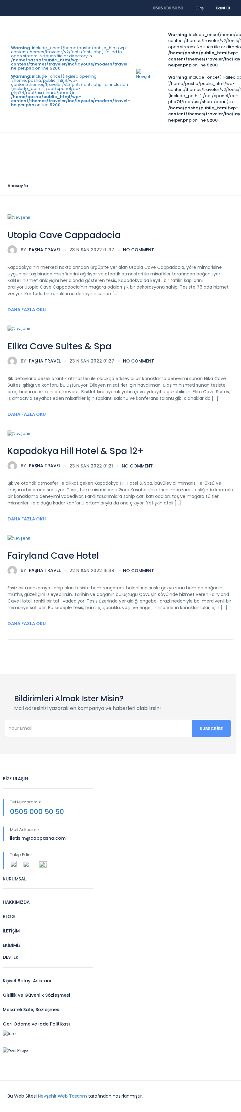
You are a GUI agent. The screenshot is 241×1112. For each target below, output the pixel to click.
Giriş (199, 8)
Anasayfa (18, 186)
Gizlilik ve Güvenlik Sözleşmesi (36, 995)
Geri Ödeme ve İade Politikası (36, 1024)
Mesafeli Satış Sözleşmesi (31, 1009)
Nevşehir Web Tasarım (62, 1096)
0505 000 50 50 (168, 8)
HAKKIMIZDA (16, 902)
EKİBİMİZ (12, 945)
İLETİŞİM (11, 931)
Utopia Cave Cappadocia (64, 235)
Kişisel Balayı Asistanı (27, 981)
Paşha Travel (41, 250)
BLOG (9, 916)
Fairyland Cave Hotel (53, 556)
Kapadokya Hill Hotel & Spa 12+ (76, 451)
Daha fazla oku (27, 309)
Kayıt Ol (223, 8)
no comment (138, 250)
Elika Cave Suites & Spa (59, 346)
